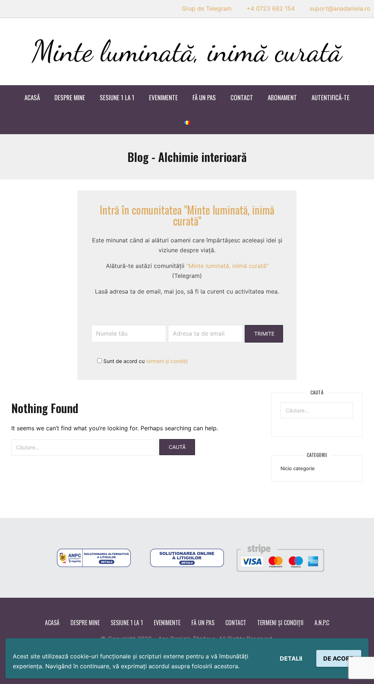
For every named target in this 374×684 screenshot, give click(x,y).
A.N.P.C (321, 622)
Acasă (32, 97)
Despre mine (69, 97)
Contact (241, 97)
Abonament (282, 97)
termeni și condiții (167, 361)
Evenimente (163, 97)
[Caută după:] (84, 447)
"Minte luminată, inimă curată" (227, 265)
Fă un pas (204, 97)
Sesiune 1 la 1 (117, 97)
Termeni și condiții (280, 622)
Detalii (291, 658)
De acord (338, 658)
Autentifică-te (331, 97)
